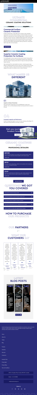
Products (3, 346)
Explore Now (7, 157)
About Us (3, 337)
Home (3, 334)
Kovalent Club (4, 359)
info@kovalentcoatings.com (14, 381)
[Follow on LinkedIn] (18, 389)
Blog (10, 286)
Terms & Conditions (5, 367)
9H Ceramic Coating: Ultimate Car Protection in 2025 (11, 301)
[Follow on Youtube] (25, 389)
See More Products (18, 181)
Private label (4, 362)
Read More (18, 314)
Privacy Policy (4, 365)
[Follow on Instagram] (15, 389)
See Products (7, 46)
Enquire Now (18, 134)
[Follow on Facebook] (12, 389)
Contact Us (4, 355)
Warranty (3, 352)
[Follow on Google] (21, 389)
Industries (4, 349)
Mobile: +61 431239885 (13, 376)
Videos (3, 339)
